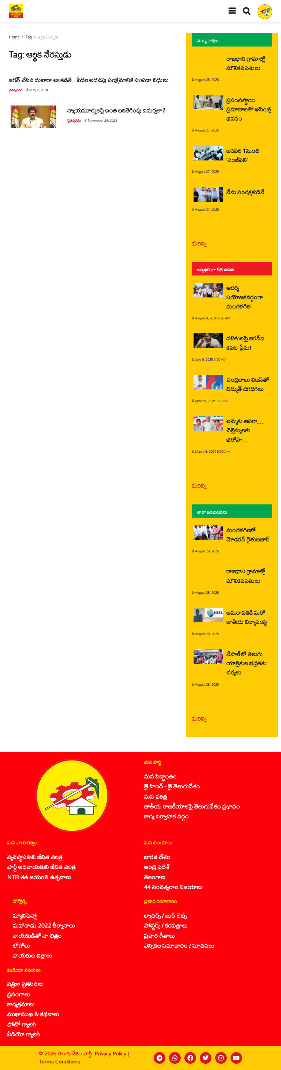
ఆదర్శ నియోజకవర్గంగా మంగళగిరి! (244, 296)
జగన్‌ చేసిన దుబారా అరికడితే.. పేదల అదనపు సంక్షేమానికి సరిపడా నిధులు (89, 80)
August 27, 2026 (207, 130)
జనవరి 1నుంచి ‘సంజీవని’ (242, 155)
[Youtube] (236, 1058)
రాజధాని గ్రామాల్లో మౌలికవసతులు (245, 63)
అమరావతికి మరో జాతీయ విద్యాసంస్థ (246, 616)
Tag (29, 37)
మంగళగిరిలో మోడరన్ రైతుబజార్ (248, 534)
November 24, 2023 (102, 120)
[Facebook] (190, 1058)
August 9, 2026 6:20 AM (213, 318)
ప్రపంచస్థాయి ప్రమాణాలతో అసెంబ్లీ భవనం (248, 109)
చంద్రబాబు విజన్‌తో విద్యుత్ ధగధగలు (247, 384)
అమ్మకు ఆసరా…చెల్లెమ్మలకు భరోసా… (244, 430)
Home (14, 37)
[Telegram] (159, 1058)
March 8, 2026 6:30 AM (212, 451)
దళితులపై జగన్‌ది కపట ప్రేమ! (245, 342)
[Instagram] (221, 1058)
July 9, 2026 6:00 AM (210, 359)
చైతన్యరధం (15, 89)
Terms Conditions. (60, 1061)
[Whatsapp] (175, 1058)
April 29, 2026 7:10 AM (212, 400)
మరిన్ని (199, 243)
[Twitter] (205, 1058)
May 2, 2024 (38, 89)
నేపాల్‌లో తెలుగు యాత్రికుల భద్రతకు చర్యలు (246, 663)
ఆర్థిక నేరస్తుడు (48, 37)
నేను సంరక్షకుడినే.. (247, 192)
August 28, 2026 (207, 79)
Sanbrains (265, 1057)
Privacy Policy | (112, 1053)
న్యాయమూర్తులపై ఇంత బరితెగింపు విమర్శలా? (116, 110)
